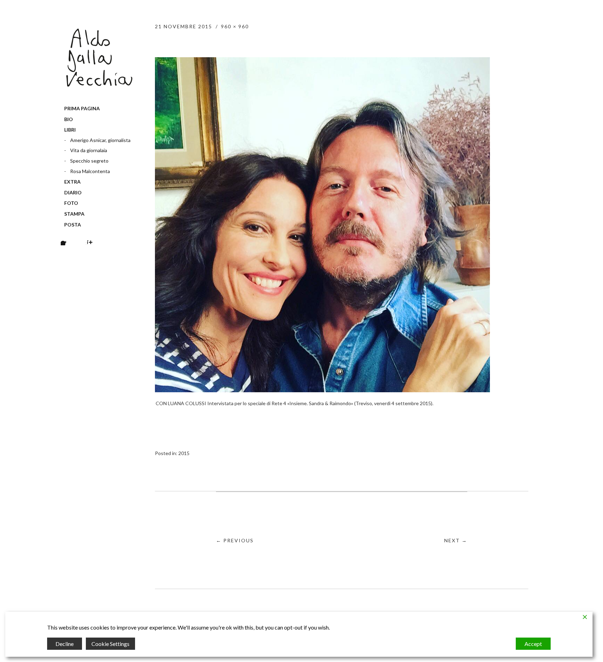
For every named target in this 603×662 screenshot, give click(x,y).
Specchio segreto (89, 161)
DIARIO (73, 192)
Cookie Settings (110, 643)
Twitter (80, 236)
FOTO (71, 203)
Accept (533, 643)
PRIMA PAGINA (82, 108)
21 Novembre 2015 (183, 26)
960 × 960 (235, 26)
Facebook (67, 236)
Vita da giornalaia (88, 150)
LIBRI (70, 130)
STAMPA (74, 214)
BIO (68, 119)
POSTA (72, 225)
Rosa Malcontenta (90, 171)
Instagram (93, 236)
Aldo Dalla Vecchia (99, 57)
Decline (64, 643)
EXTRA (72, 182)
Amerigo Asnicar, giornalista (100, 140)
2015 (183, 453)
